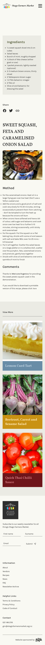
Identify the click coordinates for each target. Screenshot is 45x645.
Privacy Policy (8, 604)
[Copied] (17, 110)
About (5, 567)
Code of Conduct (10, 608)
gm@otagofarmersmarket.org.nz (17, 626)
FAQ (4, 583)
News (5, 579)
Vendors (6, 571)
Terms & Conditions (11, 601)
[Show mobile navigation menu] (40, 5)
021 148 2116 (8, 622)
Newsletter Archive (11, 586)
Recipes (6, 575)
